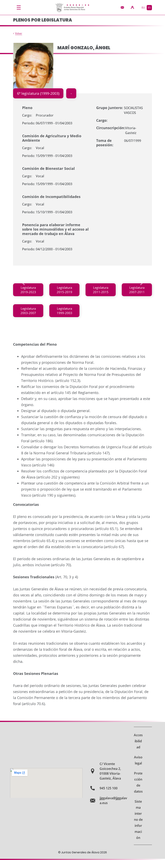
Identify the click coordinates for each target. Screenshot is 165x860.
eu (143, 7)
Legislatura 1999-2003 (64, 310)
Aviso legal (138, 760)
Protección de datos (138, 782)
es (149, 7)
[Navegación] (18, 7)
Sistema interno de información (138, 819)
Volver (18, 33)
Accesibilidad (138, 741)
